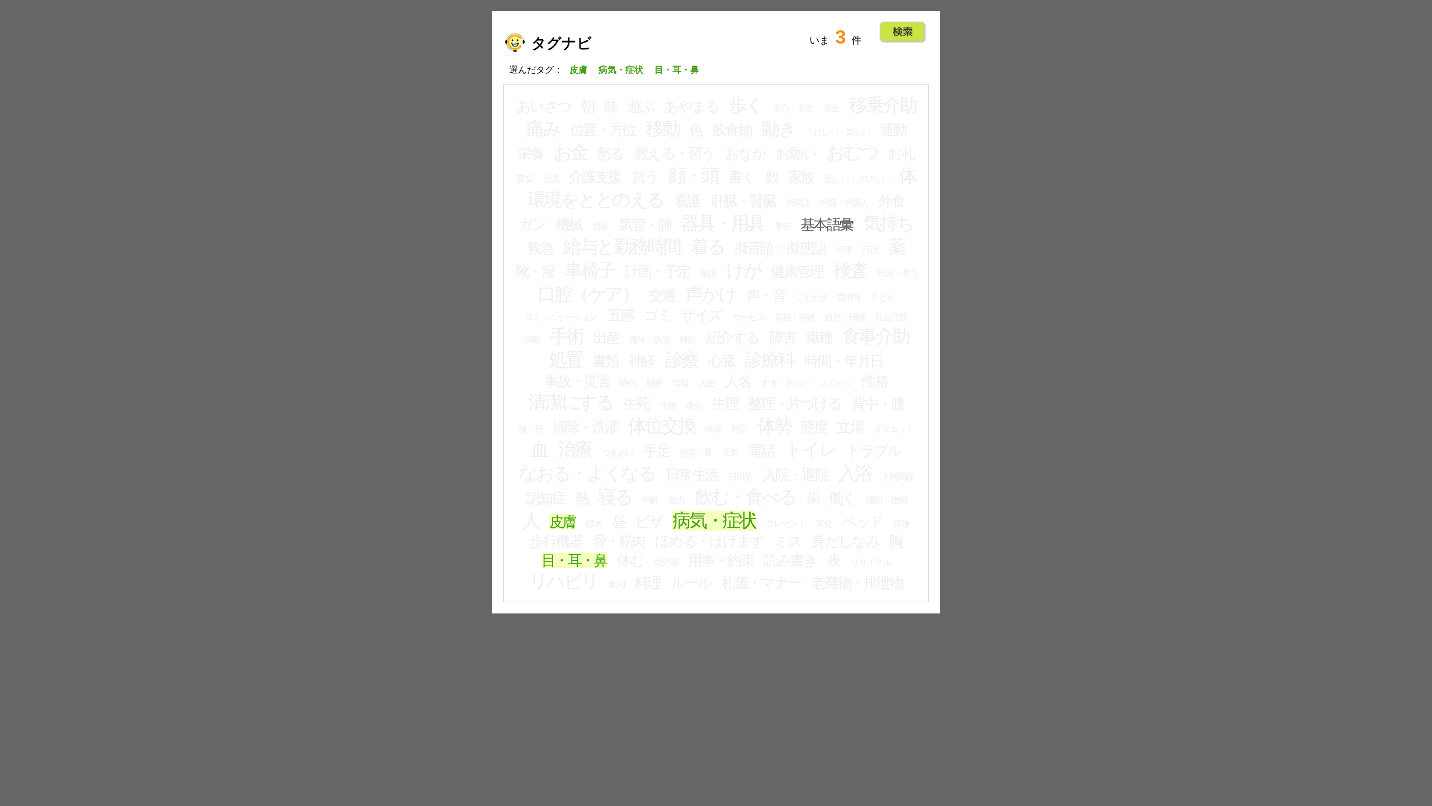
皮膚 (562, 521)
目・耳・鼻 (574, 560)
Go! (903, 32)
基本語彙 (826, 224)
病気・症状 (714, 520)
